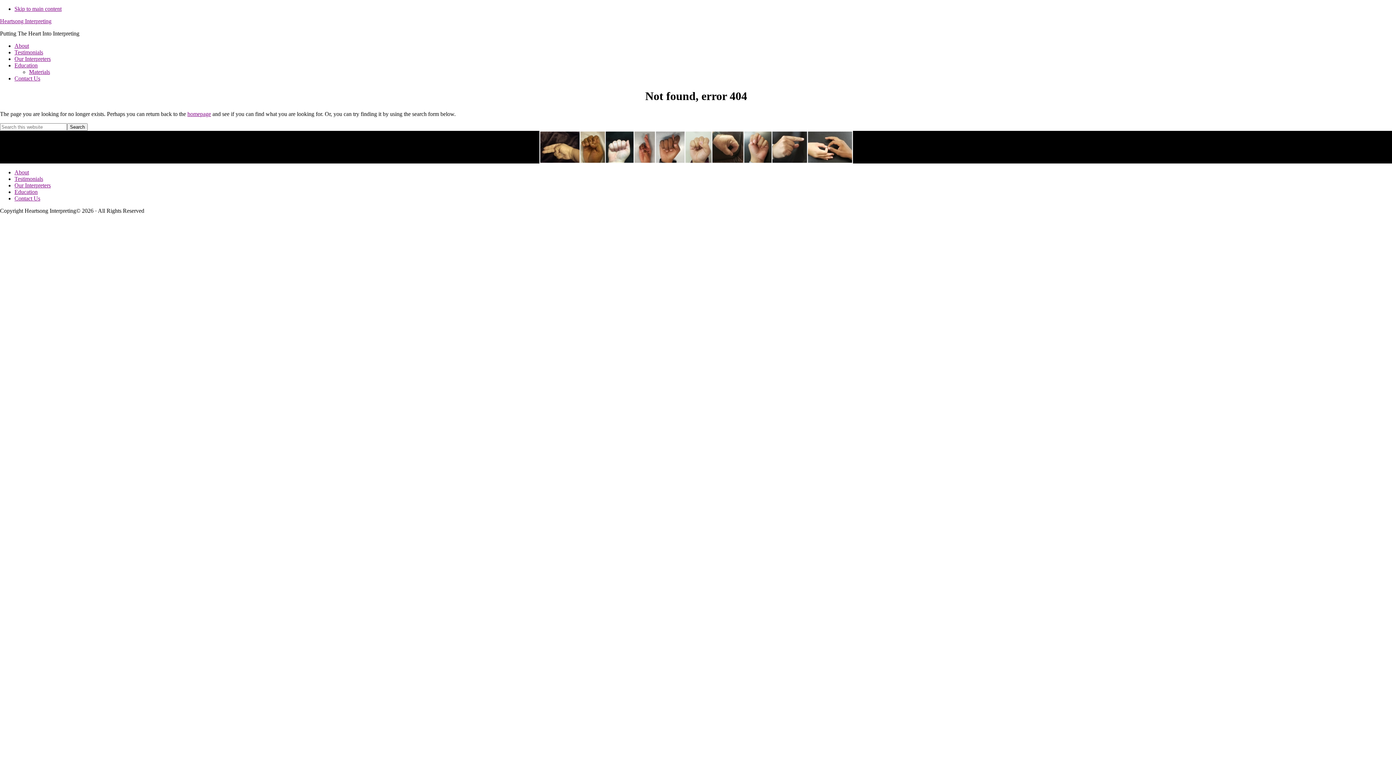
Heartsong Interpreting (25, 21)
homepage (199, 114)
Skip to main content (38, 9)
